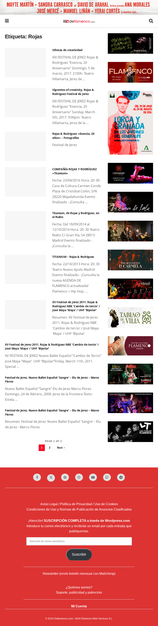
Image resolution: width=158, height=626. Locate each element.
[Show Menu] (7, 21)
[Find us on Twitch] (107, 477)
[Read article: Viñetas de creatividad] (25, 62)
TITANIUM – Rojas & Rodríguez (73, 257)
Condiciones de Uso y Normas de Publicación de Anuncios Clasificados (79, 509)
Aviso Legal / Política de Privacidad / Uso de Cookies (79, 504)
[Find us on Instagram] (79, 477)
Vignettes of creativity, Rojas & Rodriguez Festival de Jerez (73, 92)
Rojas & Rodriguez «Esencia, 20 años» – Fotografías (73, 136)
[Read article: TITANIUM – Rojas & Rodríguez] (25, 269)
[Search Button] (151, 21)
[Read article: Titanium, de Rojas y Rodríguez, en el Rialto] (25, 225)
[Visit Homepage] (79, 21)
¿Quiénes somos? (79, 587)
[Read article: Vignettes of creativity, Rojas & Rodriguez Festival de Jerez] (25, 102)
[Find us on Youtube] (93, 477)
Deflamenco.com (63, 618)
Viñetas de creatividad (67, 50)
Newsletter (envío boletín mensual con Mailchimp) (79, 573)
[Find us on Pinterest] (65, 477)
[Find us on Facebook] (37, 477)
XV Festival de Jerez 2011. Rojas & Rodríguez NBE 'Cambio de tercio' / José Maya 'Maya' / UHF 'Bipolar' (76, 306)
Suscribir (79, 554)
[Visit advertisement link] (79, 7)
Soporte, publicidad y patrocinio (79, 592)
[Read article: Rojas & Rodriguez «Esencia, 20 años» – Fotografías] (25, 146)
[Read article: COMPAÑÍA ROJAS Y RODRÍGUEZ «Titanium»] (25, 181)
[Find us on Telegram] (121, 477)
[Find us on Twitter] (51, 478)
